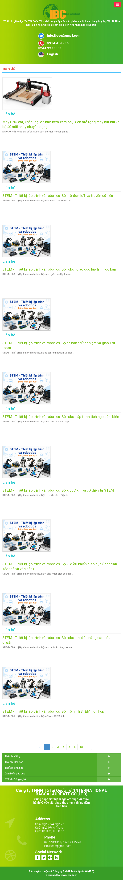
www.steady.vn (69, 875)
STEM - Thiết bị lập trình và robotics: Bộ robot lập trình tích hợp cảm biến (60, 417)
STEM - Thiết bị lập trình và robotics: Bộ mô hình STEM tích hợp (53, 711)
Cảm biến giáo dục (15, 773)
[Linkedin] (56, 857)
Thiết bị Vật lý (12, 756)
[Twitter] (43, 857)
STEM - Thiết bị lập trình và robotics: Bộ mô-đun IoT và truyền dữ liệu (57, 196)
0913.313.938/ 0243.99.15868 (63, 842)
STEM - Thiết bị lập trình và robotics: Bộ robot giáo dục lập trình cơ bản (59, 269)
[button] (117, 4)
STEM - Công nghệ (15, 779)
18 (81, 746)
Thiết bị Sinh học (14, 767)
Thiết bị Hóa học (14, 762)
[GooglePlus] (50, 857)
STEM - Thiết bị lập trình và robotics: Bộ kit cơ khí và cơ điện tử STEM (58, 490)
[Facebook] (37, 857)
